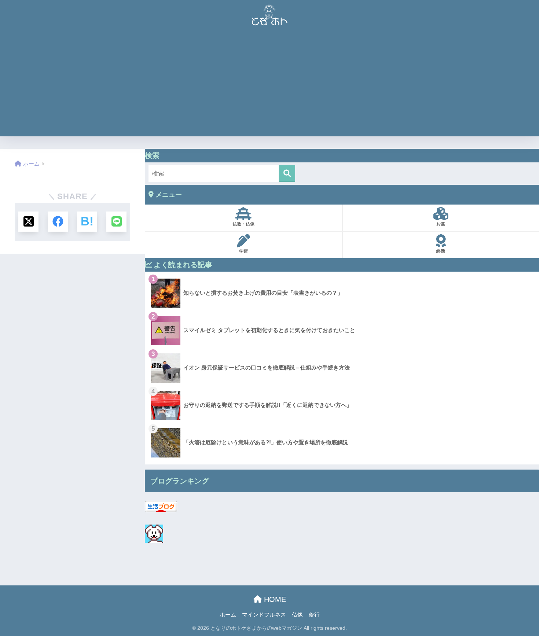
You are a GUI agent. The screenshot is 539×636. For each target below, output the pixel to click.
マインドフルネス (264, 615)
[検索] (287, 173)
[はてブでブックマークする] (87, 222)
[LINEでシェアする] (116, 222)
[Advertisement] (269, 85)
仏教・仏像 (243, 224)
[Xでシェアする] (28, 222)
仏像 (297, 615)
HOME (274, 599)
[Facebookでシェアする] (58, 222)
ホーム (228, 615)
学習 (243, 251)
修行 (314, 615)
